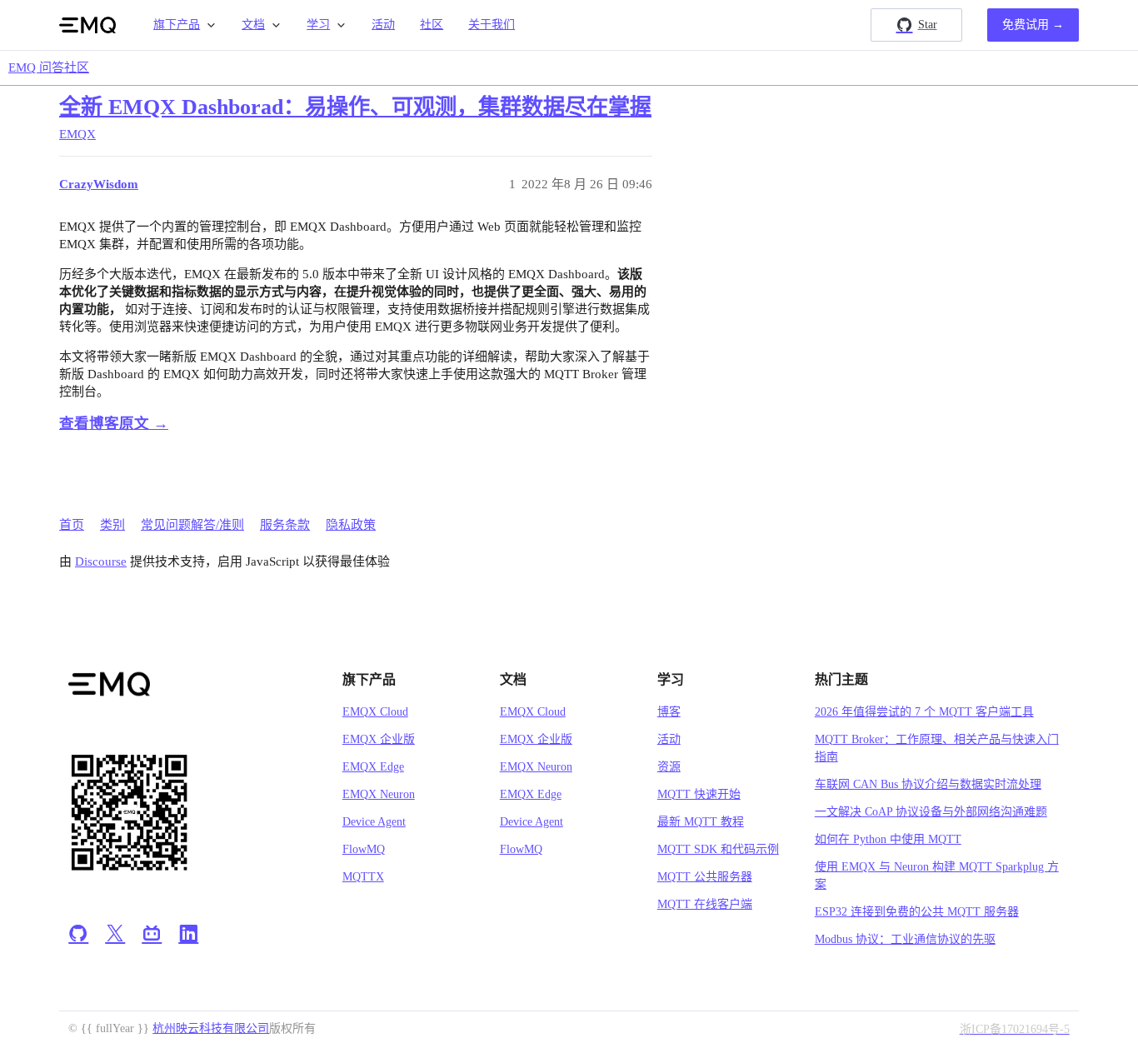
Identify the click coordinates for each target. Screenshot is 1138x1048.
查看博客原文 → (113, 423)
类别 (112, 524)
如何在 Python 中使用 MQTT (888, 839)
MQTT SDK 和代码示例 (718, 849)
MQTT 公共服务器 (704, 877)
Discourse (101, 561)
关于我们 (491, 24)
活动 (383, 24)
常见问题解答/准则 (192, 524)
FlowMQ (363, 849)
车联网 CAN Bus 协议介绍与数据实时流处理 (928, 784)
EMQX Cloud (375, 712)
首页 (71, 524)
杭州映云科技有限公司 (210, 1028)
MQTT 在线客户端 (704, 904)
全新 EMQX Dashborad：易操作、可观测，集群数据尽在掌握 (355, 107)
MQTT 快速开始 (699, 794)
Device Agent (374, 822)
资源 (669, 767)
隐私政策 (351, 524)
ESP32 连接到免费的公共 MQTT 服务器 (917, 912)
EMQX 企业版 (378, 739)
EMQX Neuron (378, 794)
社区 (431, 24)
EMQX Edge (373, 767)
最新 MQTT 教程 (700, 822)
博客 (669, 712)
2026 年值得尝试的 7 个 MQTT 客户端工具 (924, 712)
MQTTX (363, 877)
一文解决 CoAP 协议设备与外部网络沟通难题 (931, 812)
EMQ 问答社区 (48, 67)
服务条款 (285, 524)
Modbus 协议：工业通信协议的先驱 (905, 939)
